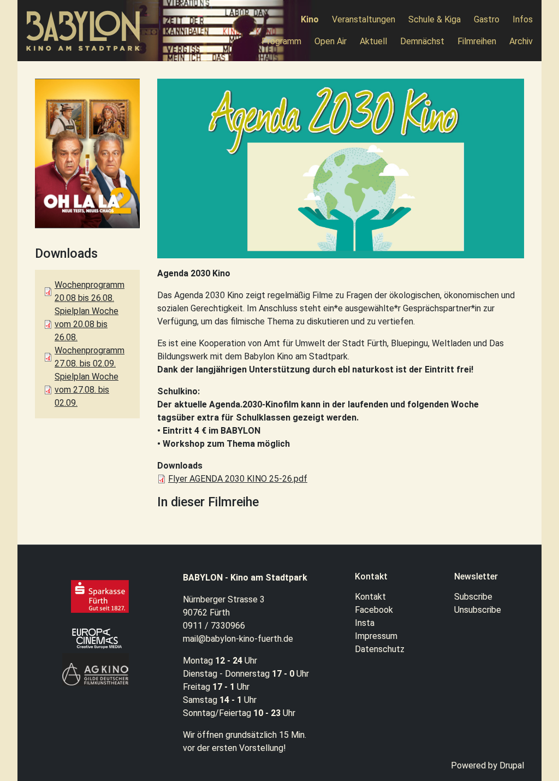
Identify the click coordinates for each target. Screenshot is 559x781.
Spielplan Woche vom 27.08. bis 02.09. (86, 389)
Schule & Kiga (434, 19)
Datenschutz (380, 649)
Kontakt (370, 596)
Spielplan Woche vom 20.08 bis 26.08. (86, 324)
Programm (281, 41)
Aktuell (373, 41)
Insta (364, 623)
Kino (310, 19)
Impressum (376, 636)
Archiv (521, 41)
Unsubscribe (477, 610)
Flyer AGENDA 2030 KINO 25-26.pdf (237, 479)
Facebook (374, 610)
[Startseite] (88, 30)
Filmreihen (476, 41)
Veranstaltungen (363, 19)
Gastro (486, 19)
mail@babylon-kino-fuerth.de (238, 639)
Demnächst (422, 41)
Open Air (330, 41)
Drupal (511, 765)
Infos (523, 19)
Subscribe (473, 596)
